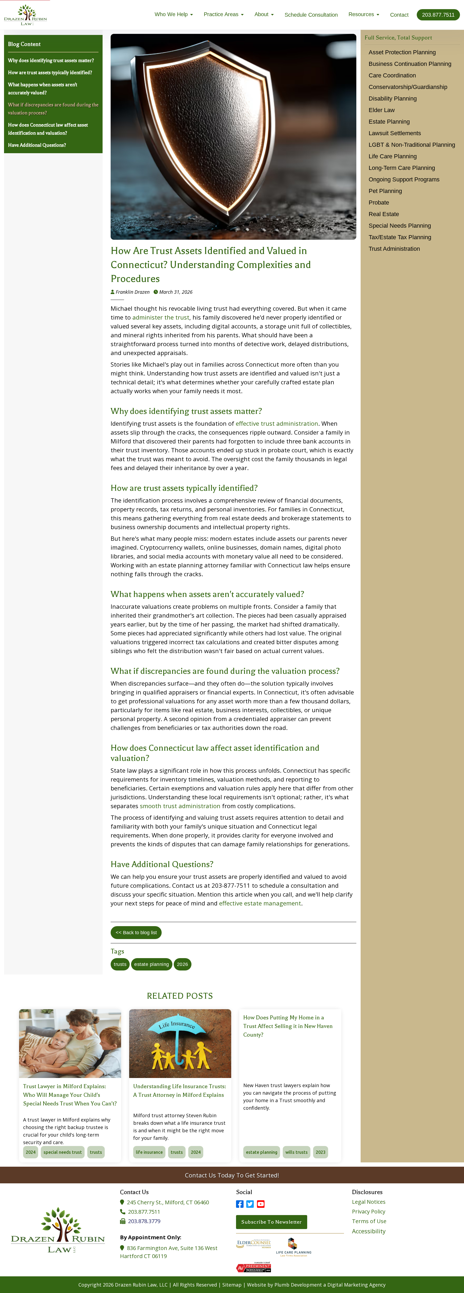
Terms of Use (369, 1221)
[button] (173, 15)
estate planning (151, 964)
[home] (25, 14)
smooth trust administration (180, 806)
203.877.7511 (144, 1211)
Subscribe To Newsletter (271, 1222)
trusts (120, 964)
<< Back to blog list (136, 932)
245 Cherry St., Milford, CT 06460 (168, 1202)
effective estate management (260, 903)
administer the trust (160, 317)
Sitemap (232, 1284)
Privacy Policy (368, 1211)
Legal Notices (369, 1201)
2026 (182, 964)
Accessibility (369, 1230)
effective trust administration (277, 423)
